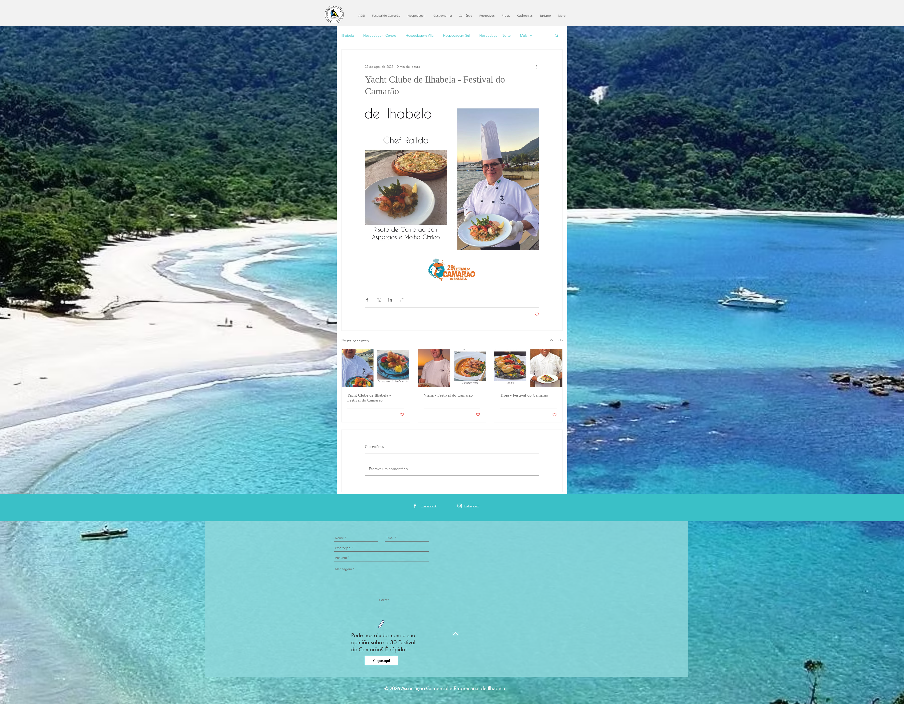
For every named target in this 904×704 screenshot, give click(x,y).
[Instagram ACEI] (460, 506)
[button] (556, 35)
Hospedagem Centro (379, 35)
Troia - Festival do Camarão (524, 395)
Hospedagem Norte (495, 35)
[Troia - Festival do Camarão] (528, 368)
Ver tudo (556, 340)
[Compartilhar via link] (402, 300)
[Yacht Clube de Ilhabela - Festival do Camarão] (376, 368)
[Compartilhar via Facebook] (367, 300)
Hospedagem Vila (420, 35)
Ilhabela (347, 35)
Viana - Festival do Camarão (448, 395)
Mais (523, 35)
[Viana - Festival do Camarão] (452, 368)
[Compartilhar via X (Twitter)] (378, 300)
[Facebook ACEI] (415, 506)
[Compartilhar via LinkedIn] (390, 300)
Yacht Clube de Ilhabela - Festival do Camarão (369, 397)
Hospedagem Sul (456, 35)
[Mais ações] (536, 66)
